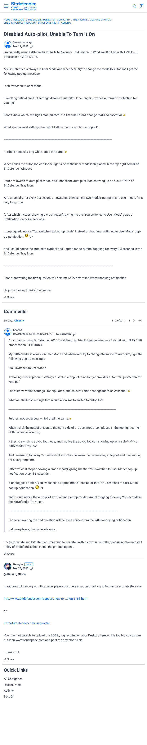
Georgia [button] (18, 564)
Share (9, 297)
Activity (9, 690)
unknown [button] (65, 333)
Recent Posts (12, 685)
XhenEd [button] (17, 329)
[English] (24, 6)
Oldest (18, 321)
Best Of (9, 696)
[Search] (134, 6)
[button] (7, 44)
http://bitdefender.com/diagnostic (27, 623)
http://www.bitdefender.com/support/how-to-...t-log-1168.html (45, 598)
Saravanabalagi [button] (22, 42)
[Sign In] (141, 6)
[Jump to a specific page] (140, 320)
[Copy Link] (31, 46)
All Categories (13, 679)
